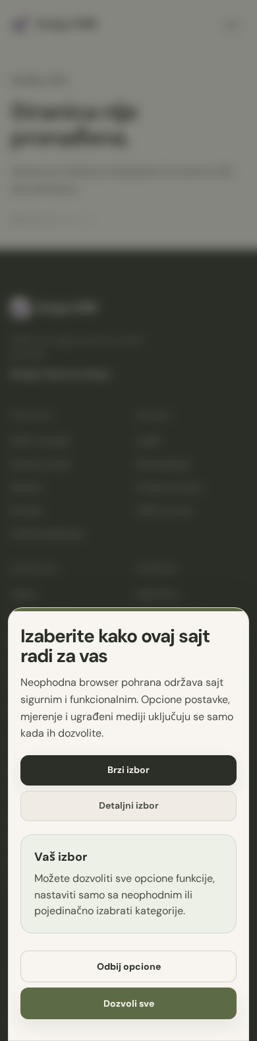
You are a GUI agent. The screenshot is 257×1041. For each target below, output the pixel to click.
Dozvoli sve (128, 1003)
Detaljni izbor (129, 805)
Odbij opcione (129, 966)
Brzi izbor (128, 770)
